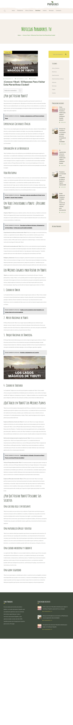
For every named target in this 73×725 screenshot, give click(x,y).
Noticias (54, 86)
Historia (54, 82)
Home (19, 35)
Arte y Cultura (55, 68)
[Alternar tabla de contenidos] (19, 90)
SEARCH (65, 54)
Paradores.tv (9, 78)
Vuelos (54, 93)
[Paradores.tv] (53, 3)
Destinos (33, 78)
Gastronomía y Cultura (58, 78)
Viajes (53, 89)
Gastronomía (55, 75)
